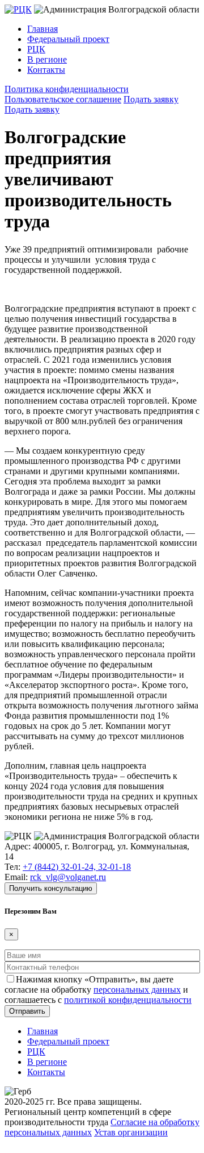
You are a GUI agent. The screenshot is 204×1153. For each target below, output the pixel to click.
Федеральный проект (68, 39)
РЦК (36, 49)
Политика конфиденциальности (67, 89)
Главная (42, 29)
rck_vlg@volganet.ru (68, 877)
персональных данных (137, 989)
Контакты (46, 69)
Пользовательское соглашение (63, 99)
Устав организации (131, 1132)
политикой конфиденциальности (128, 1000)
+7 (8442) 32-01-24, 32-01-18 (77, 867)
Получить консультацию (50, 888)
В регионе (47, 59)
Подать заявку (151, 99)
